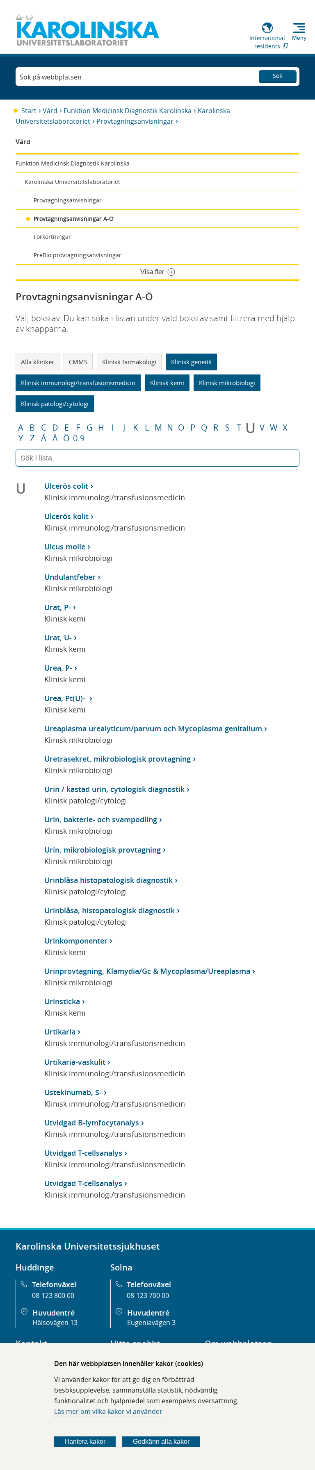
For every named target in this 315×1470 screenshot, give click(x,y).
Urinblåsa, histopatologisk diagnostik (109, 910)
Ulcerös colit (66, 486)
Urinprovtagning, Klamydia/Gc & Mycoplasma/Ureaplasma (147, 971)
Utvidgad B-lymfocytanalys (91, 1122)
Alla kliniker (37, 362)
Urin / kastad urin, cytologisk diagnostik (114, 789)
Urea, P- (58, 668)
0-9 (78, 438)
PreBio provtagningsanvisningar (77, 255)
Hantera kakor (84, 1441)
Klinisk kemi (167, 383)
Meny (299, 37)
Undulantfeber (70, 577)
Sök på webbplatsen (51, 77)
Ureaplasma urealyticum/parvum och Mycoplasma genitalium (153, 728)
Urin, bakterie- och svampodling (100, 819)
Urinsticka (62, 1001)
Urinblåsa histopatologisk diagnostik (108, 880)
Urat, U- (58, 637)
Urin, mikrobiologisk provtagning (102, 850)
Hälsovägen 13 (55, 1322)
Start (29, 110)
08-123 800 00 (53, 1295)
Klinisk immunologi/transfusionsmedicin (78, 383)
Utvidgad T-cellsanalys (83, 1153)
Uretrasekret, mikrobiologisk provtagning (117, 759)
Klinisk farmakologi (129, 362)
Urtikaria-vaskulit (74, 1062)
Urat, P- (57, 607)
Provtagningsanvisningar (134, 121)
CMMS (78, 362)
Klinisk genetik (191, 362)
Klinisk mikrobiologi (227, 383)
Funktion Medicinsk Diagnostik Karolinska (128, 110)
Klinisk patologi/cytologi (55, 403)
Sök (277, 75)
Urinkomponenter (75, 941)
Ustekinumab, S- (73, 1092)
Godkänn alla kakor (161, 1441)
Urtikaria (59, 1032)
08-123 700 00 (148, 1295)
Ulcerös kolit (66, 516)
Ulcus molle (64, 546)
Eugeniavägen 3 (151, 1322)
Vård (50, 110)
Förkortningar (52, 236)
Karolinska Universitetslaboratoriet (72, 182)
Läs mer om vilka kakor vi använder (108, 1411)
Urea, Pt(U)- (65, 698)
